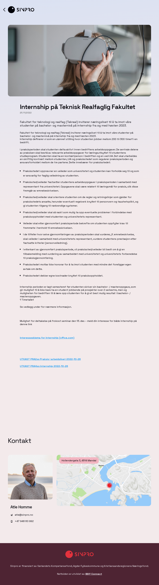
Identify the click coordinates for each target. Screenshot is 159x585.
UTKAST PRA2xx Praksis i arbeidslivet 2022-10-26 (50, 359)
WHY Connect (93, 574)
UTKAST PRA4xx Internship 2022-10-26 (44, 366)
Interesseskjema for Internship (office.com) (47, 337)
